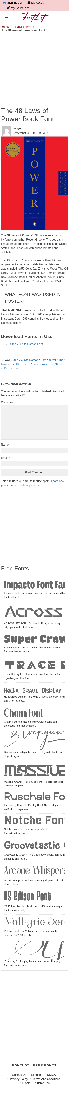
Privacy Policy (19, 1078)
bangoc (17, 128)
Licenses (36, 1074)
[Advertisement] (34, 67)
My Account (38, 2)
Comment (7, 402)
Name (6, 444)
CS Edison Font (27, 897)
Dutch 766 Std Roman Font (26, 343)
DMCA (51, 1074)
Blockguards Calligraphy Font (34, 740)
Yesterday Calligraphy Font (34, 950)
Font (43, 359)
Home (5, 26)
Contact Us (19, 1074)
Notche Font (34, 821)
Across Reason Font (34, 612)
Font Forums (23, 26)
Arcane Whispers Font (34, 871)
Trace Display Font (34, 664)
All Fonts (25, 1082)
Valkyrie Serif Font (34, 922)
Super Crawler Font (34, 639)
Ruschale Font (34, 797)
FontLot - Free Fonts (34, 1065)
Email (5, 457)
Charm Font (23, 713)
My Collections (20, 8)
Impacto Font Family (34, 584)
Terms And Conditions (46, 1078)
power (52, 359)
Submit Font (42, 1082)
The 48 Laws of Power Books (28, 364)
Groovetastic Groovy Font (34, 846)
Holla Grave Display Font (34, 689)
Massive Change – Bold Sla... (34, 771)
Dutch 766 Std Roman (24, 359)
